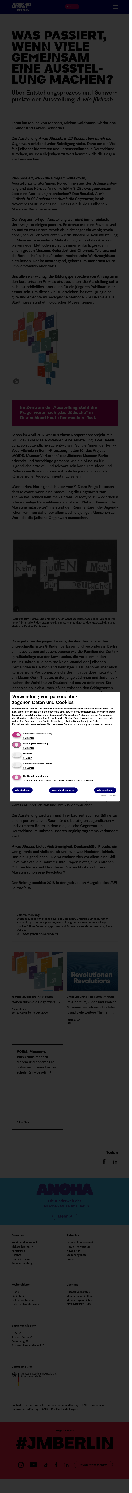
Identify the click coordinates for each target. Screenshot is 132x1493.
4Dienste (28, 768)
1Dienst (27, 758)
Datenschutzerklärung (76, 724)
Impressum (106, 724)
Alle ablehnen (22, 790)
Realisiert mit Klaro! (108, 796)
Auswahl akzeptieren (63, 790)
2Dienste (28, 738)
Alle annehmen (105, 790)
